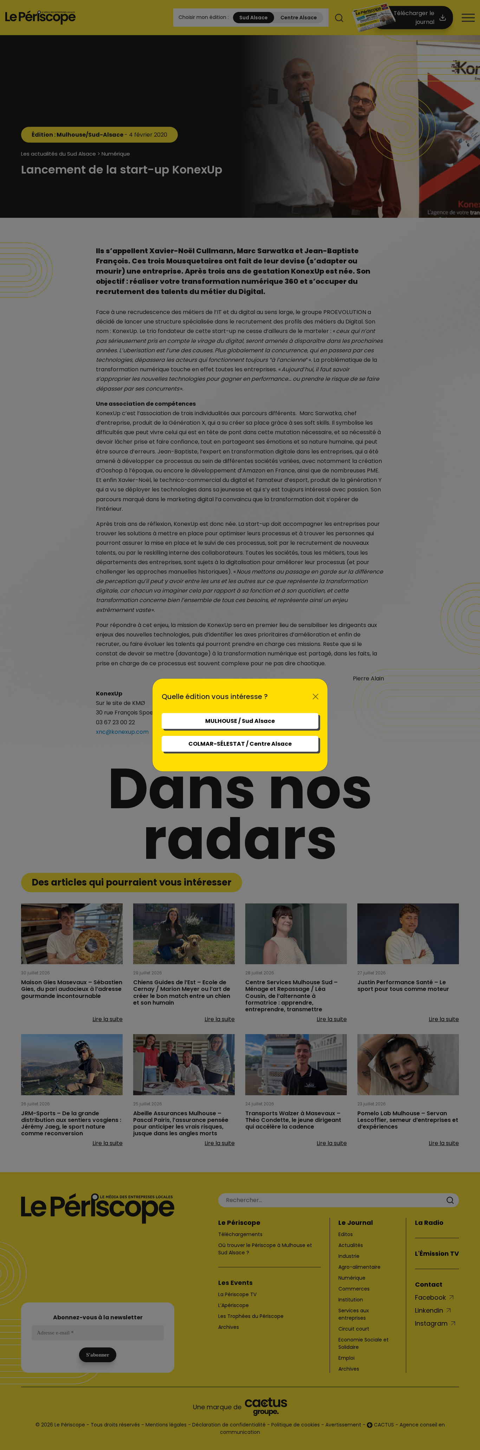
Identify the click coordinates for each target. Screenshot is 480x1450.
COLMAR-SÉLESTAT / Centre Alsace (240, 744)
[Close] (315, 696)
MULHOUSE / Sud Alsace (240, 721)
